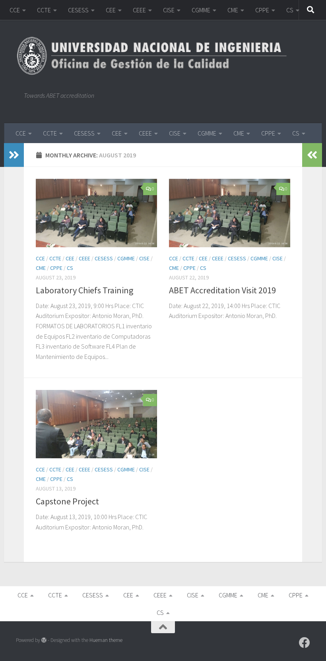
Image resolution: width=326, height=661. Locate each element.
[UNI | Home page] (155, 56)
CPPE (262, 10)
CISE (169, 10)
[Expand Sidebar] (14, 155)
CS (289, 10)
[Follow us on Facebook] (304, 642)
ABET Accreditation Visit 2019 (222, 290)
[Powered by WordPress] (44, 640)
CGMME (201, 10)
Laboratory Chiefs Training (84, 290)
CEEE (139, 10)
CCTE (44, 10)
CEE (111, 10)
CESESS (78, 10)
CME (232, 10)
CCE (15, 10)
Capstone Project (67, 501)
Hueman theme (105, 640)
